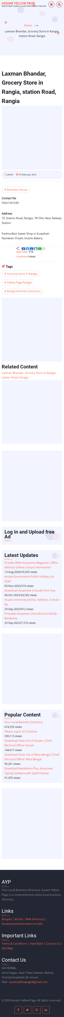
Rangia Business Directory (24, 291)
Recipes (7, 919)
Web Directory (35, 919)
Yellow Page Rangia (19, 282)
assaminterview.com (19, 924)
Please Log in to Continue (20, 731)
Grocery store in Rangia (22, 274)
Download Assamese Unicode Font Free (29, 590)
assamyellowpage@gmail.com (28, 982)
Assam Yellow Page (18, 3)
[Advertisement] (32, 138)
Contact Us (53, 943)
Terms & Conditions (14, 943)
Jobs (40, 924)
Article (19, 919)
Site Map (7, 948)
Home (28, 25)
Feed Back (36, 943)
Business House (17, 190)
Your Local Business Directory (23, 722)
